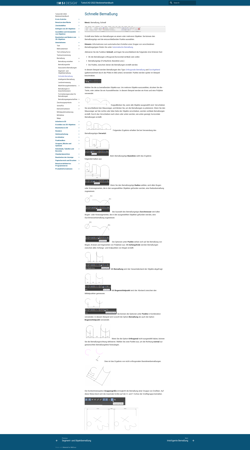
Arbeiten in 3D (60, 121)
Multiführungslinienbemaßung (68, 86)
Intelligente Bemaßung (66, 79)
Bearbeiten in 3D (61, 128)
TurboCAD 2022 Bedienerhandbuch (62, 15)
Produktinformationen (63, 169)
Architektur (59, 137)
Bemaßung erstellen (65, 61)
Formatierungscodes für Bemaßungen (67, 95)
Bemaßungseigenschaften (67, 99)
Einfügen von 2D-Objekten (65, 29)
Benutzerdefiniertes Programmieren (63, 165)
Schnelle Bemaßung (65, 76)
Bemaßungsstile (64, 65)
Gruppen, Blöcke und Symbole (63, 145)
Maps (59, 118)
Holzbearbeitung (61, 134)
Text (58, 46)
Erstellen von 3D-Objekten (65, 125)
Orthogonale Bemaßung (135, 70)
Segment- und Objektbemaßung (64, 72)
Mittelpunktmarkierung (65, 112)
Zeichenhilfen (60, 26)
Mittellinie (60, 115)
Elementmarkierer (63, 109)
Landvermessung (64, 82)
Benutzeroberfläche (63, 22)
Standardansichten (62, 154)
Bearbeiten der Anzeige (64, 157)
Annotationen (60, 42)
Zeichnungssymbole (64, 102)
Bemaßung (61, 58)
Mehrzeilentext (62, 49)
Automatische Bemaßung (122, 47)
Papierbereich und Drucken (65, 160)
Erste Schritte (60, 19)
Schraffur (60, 106)
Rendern (58, 131)
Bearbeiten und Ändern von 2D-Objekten (65, 38)
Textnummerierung (64, 55)
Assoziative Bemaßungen (67, 68)
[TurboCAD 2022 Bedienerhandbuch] (66, 2)
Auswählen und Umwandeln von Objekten (65, 33)
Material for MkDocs (69, 447)
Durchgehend (154, 70)
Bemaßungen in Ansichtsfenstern (64, 90)
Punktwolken (60, 140)
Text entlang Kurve (63, 52)
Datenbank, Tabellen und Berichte (64, 150)
